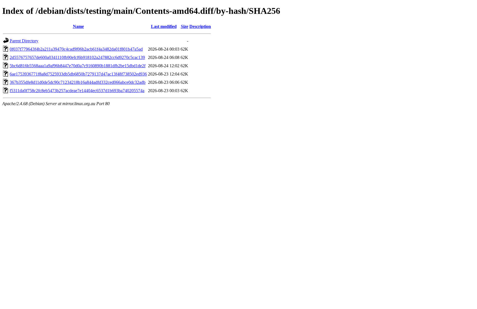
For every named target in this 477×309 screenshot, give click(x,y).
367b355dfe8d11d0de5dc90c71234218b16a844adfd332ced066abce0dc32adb (77, 82)
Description (200, 26)
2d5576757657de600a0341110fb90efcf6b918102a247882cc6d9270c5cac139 (77, 57)
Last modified (164, 26)
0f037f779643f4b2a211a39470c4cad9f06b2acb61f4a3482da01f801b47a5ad (76, 49)
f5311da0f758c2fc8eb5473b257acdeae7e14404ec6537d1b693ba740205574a (77, 90)
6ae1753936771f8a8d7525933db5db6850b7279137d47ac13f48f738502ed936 (78, 74)
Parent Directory (24, 40)
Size (184, 26)
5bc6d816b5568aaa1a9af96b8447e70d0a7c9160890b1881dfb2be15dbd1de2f (77, 65)
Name (78, 26)
